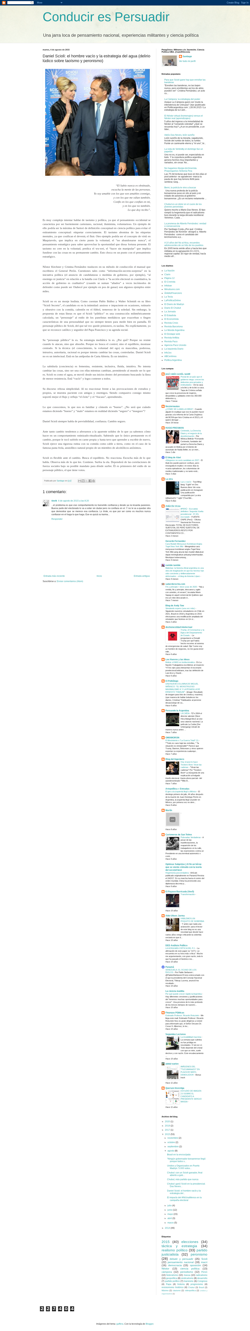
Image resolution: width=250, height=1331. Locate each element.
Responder (57, 519)
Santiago (187, 56)
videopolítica (190, 1290)
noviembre (173, 1138)
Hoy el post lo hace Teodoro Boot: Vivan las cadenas (191, 765)
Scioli (204, 1258)
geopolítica (171, 1278)
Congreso (202, 1281)
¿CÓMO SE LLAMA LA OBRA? (179, 409)
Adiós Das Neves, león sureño (179, 135)
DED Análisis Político (176, 945)
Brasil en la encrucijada (179, 1154)
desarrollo (202, 1278)
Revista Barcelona (173, 326)
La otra (169, 479)
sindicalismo (187, 1278)
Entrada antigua (142, 576)
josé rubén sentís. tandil (177, 374)
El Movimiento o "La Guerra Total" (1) (182, 740)
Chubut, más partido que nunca (182, 1179)
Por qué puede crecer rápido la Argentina (183, 994)
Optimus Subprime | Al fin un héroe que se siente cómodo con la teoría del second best (183, 867)
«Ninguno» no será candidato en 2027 (182, 460)
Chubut (191, 1287)
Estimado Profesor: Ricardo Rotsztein (182, 1015)
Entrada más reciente (54, 576)
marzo (170, 1222)
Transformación (188, 894)
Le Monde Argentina (174, 330)
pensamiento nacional (181, 1262)
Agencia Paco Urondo (175, 345)
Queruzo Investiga (174, 1088)
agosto (171, 1150)
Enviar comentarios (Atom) (70, 581)
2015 (168, 1134)
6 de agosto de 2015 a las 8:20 (73, 500)
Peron (204, 1272)
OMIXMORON (172, 737)
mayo (170, 1214)
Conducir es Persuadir (106, 17)
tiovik (54, 500)
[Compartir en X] (86, 481)
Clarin (167, 274)
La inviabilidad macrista (191, 1037)
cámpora (167, 1271)
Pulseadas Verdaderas (191, 837)
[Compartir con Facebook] (90, 481)
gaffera (119, 1324)
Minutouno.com (172, 289)
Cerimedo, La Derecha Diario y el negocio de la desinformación (191, 433)
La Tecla (168, 296)
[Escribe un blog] (83, 481)
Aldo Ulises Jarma (175, 915)
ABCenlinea (170, 356)
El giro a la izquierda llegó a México (181, 791)
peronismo (199, 1254)
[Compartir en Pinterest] (93, 481)
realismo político (175, 1250)
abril (169, 1218)
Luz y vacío (186, 482)
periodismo (186, 1271)
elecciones (189, 1242)
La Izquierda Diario (173, 349)
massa (187, 1275)
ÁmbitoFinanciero (173, 293)
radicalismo (201, 1275)
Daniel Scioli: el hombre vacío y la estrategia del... (184, 1192)
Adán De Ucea (172, 506)
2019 (168, 1125)
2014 (168, 1228)
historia (181, 1284)
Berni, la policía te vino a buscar (180, 187)
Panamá (169, 967)
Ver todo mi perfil (187, 61)
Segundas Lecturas (175, 1034)
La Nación (169, 270)
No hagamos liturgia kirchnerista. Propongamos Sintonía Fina (180, 169)
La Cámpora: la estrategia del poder (182, 99)
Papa (168, 1284)
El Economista (171, 319)
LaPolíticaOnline (172, 300)
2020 (168, 1121)
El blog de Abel (173, 457)
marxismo (188, 1281)
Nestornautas (172, 406)
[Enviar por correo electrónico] (79, 481)
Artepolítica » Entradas (177, 788)
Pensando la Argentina (177, 710)
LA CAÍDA (185, 713)
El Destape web (172, 334)
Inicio (99, 576)
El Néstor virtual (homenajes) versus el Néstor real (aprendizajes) (183, 117)
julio (169, 1205)
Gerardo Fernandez (175, 541)
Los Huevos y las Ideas (177, 659)
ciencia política (190, 1268)
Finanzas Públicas (174, 1012)
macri (204, 1262)
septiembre (173, 1146)
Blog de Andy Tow (174, 605)
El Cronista (169, 282)
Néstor (165, 1268)
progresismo (197, 1284)
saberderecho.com (175, 584)
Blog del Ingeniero (174, 759)
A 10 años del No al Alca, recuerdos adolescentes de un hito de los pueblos (183, 244)
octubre (171, 1142)
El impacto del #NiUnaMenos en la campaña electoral (184, 1198)
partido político (172, 1281)
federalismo (172, 1275)
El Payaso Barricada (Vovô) (179, 891)
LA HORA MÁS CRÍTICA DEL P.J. (180, 948)
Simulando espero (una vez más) (180, 608)
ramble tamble (172, 565)
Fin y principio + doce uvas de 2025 (181, 587)
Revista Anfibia (171, 337)
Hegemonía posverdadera (177, 873)
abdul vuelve (172, 1064)
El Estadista (170, 315)
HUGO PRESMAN (174, 428)
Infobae (168, 285)
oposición (195, 1265)
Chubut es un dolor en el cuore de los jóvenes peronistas (183, 205)
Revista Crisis (171, 323)
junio (170, 1210)
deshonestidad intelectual (178, 627)
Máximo (165, 1290)
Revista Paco (171, 341)
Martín (168, 810)
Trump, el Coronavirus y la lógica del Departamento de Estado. (192, 632)
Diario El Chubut (172, 308)
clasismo (177, 1290)
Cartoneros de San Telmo (178, 834)
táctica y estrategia (179, 1246)
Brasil (201, 1287)
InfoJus (167, 352)
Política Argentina (173, 360)
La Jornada (170, 311)
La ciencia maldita (174, 991)
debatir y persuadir (181, 1258)
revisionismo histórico (173, 1287)
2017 (168, 1130)
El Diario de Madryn (174, 304)
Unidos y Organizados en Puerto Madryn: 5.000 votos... (183, 1167)
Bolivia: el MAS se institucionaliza (180, 662)
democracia (175, 1265)
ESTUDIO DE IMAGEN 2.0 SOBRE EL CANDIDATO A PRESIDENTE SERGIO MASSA (191, 1096)
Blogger (149, 1324)
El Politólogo (171, 681)
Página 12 (169, 278)
